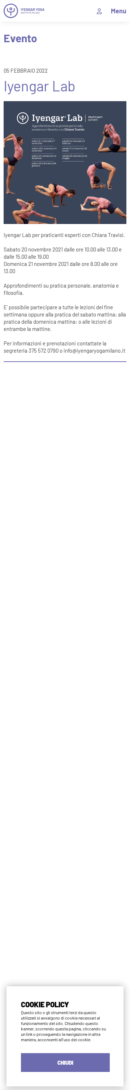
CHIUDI (65, 1062)
